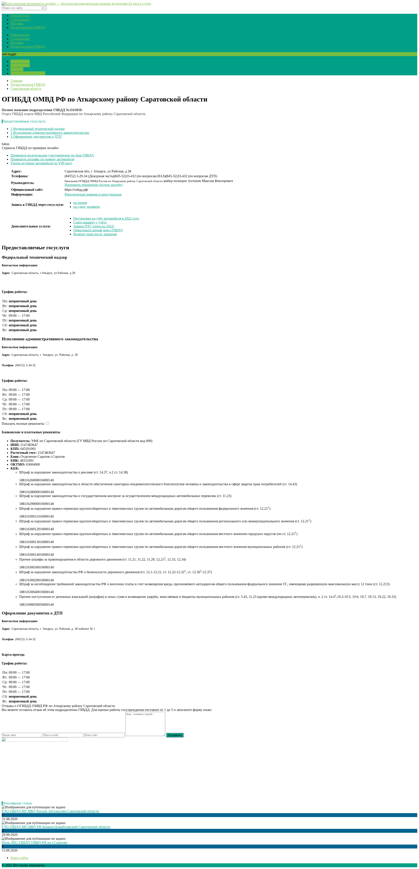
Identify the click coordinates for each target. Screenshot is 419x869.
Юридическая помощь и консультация (93, 194)
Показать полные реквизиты (23, 423)
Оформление (20, 15)
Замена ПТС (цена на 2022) (93, 226)
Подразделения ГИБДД (27, 27)
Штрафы (16, 23)
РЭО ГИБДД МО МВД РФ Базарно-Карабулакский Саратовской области (56, 827)
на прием (80, 203)
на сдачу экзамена (86, 206)
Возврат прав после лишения (95, 234)
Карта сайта (19, 858)
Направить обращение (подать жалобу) (94, 185)
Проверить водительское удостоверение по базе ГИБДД (52, 155)
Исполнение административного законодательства (49, 132)
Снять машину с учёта (89, 222)
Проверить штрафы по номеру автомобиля (42, 159)
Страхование (20, 19)
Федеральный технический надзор (37, 129)
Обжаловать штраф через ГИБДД (98, 230)
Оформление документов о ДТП (36, 136)
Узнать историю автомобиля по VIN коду (41, 163)
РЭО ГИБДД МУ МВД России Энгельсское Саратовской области (50, 811)
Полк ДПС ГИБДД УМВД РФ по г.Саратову (35, 842)
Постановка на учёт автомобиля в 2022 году (106, 218)
